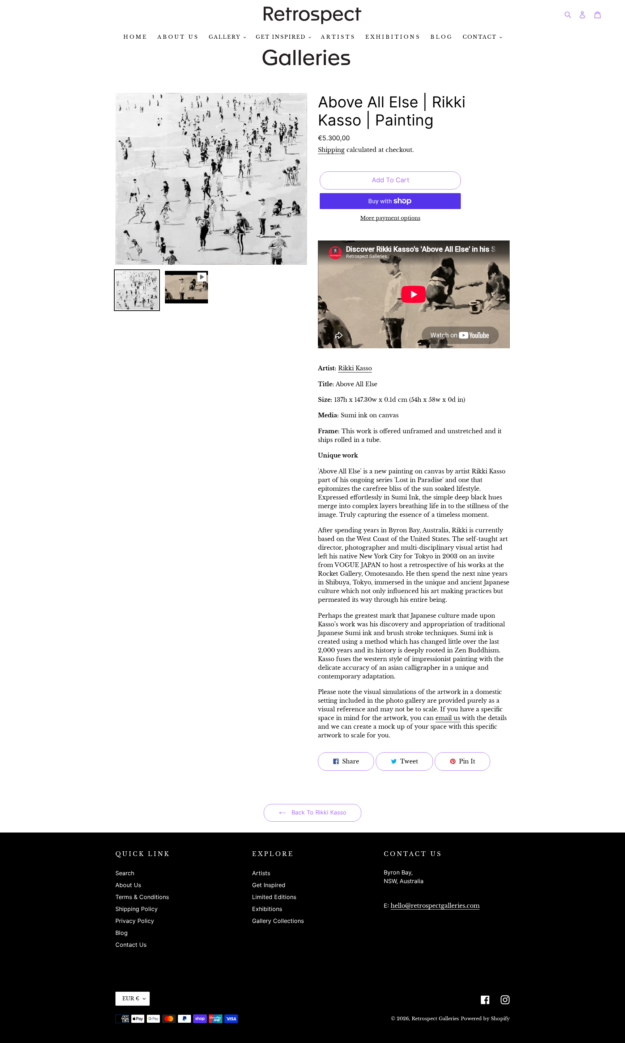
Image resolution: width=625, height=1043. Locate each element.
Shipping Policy (136, 908)
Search (124, 873)
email (447, 717)
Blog (121, 932)
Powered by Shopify (485, 1018)
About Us (128, 885)
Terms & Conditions (142, 897)
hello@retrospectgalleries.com (435, 905)
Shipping (331, 149)
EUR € (130, 998)
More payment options (390, 218)
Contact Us (130, 944)
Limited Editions (274, 897)
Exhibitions (267, 908)
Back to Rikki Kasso (318, 812)
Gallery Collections (278, 920)
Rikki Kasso (355, 368)
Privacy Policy (134, 920)
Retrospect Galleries (435, 1018)
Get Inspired (268, 885)
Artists (261, 873)
